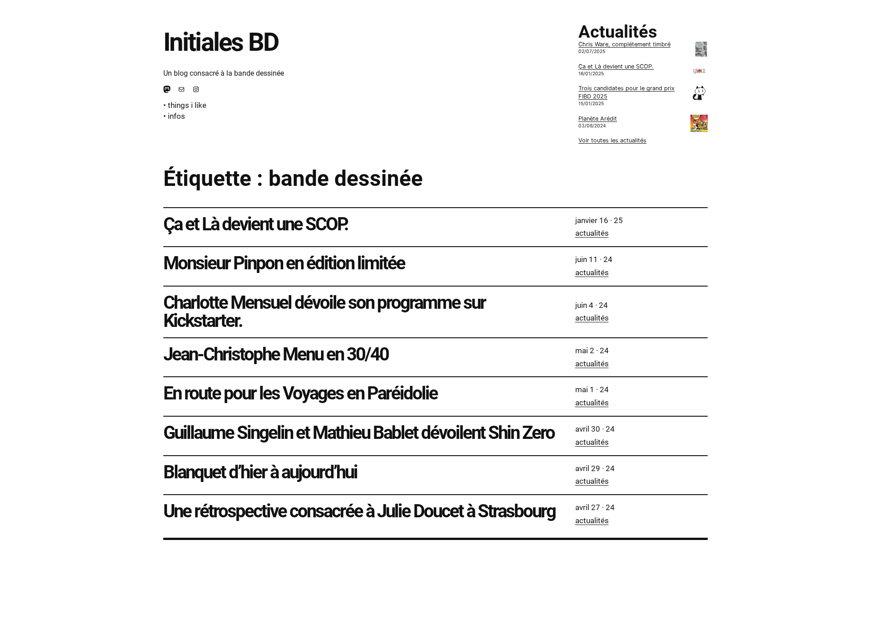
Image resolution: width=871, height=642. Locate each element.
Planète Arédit (597, 118)
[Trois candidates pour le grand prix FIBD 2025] (699, 94)
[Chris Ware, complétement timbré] (701, 50)
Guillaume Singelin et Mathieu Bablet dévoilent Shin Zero (358, 433)
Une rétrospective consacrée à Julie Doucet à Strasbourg (359, 511)
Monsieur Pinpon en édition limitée (284, 263)
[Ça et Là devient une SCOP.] (699, 72)
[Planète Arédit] (699, 124)
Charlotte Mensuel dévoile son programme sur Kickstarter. (324, 312)
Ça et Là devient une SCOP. (616, 66)
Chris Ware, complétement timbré (624, 44)
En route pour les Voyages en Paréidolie (300, 393)
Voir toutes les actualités (612, 140)
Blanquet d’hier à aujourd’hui (260, 472)
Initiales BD (221, 42)
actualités (592, 233)
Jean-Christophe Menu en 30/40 (275, 354)
